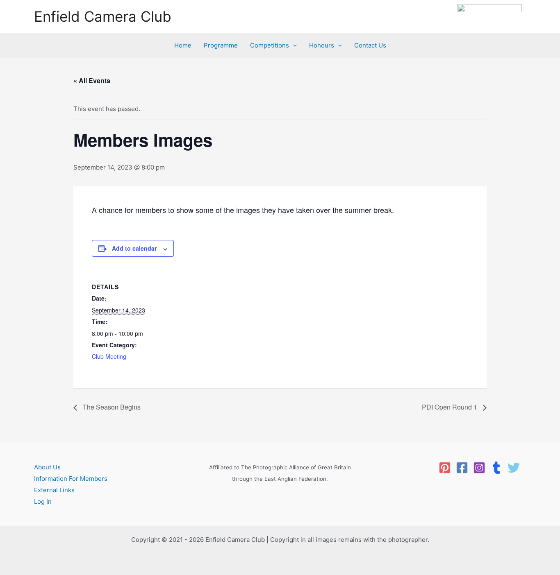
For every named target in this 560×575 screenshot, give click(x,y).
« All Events (91, 80)
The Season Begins (111, 407)
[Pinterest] (445, 468)
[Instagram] (479, 468)
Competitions (269, 45)
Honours (321, 45)
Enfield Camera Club (102, 16)
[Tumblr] (496, 468)
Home (182, 45)
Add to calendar (134, 248)
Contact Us (370, 45)
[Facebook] (462, 468)
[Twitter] (514, 468)
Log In (43, 501)
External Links (54, 490)
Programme (221, 45)
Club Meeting (109, 356)
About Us (47, 467)
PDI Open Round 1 (450, 407)
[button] (293, 45)
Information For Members (70, 478)
